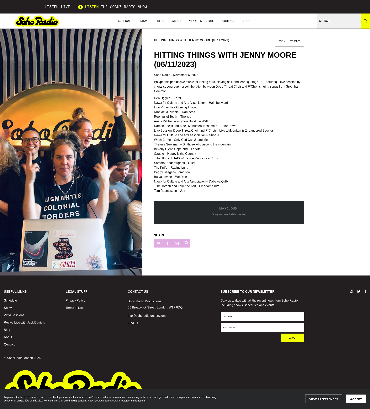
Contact (228, 20)
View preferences (323, 399)
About (176, 20)
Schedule (125, 20)
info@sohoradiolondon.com (147, 315)
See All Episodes (289, 41)
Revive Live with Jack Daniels (24, 322)
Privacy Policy (75, 300)
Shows (145, 20)
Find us (133, 323)
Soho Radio (162, 75)
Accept (356, 399)
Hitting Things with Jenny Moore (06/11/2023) (191, 40)
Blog (160, 20)
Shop (246, 20)
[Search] (365, 21)
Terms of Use (75, 307)
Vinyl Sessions (202, 20)
